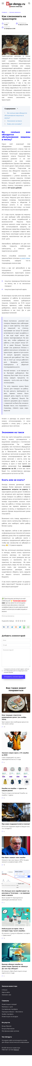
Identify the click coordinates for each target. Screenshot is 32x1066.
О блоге (4, 990)
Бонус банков (6, 1026)
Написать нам (6, 995)
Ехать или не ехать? (14, 124)
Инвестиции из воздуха (10, 1016)
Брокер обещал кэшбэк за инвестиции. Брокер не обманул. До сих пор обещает (15, 966)
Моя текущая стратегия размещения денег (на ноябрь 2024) (14, 717)
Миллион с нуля (7, 1007)
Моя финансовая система (10, 1031)
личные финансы (8, 616)
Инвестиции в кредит (9, 1004)
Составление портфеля (10, 1009)
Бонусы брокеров (8, 1028)
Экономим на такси (14, 121)
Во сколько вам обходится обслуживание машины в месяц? (15, 115)
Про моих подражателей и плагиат (16, 824)
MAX (3, 603)
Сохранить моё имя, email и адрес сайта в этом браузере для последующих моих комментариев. (16, 670)
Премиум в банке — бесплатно (12, 1012)
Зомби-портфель (7, 1014)
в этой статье (25, 258)
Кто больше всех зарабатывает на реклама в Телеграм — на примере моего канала (16, 893)
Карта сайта (6, 992)
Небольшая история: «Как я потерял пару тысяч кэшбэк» (13, 930)
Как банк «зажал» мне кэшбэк (13, 857)
